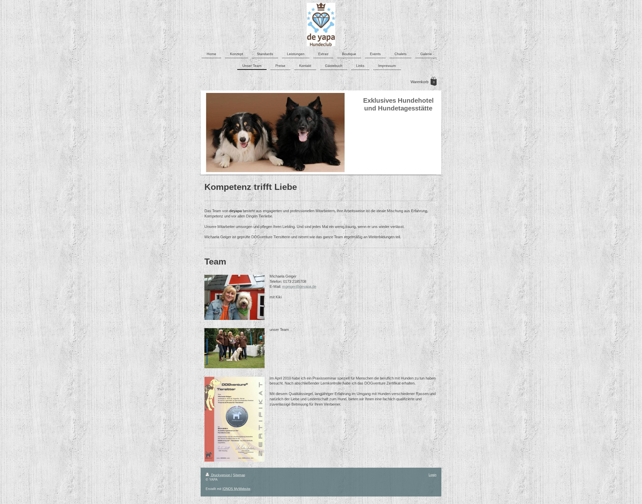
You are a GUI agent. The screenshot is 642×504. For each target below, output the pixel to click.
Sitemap (239, 475)
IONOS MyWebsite (236, 489)
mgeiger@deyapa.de (299, 286)
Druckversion (220, 475)
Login (432, 475)
